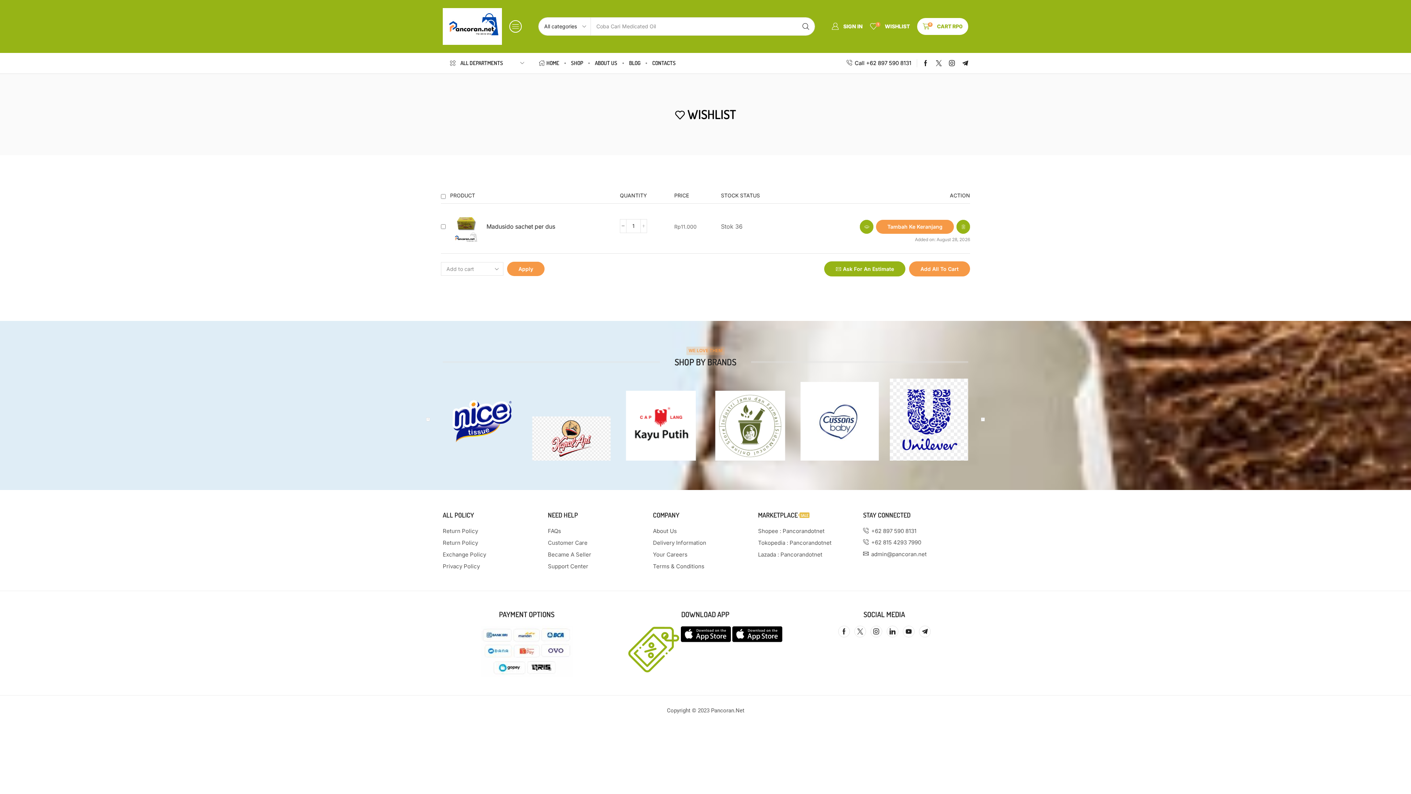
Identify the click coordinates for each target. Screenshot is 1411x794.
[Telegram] (965, 63)
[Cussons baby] (839, 421)
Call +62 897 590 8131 (883, 63)
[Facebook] (926, 63)
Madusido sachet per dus (521, 226)
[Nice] (482, 421)
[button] (515, 26)
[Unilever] (929, 420)
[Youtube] (909, 631)
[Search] (806, 26)
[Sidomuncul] (750, 426)
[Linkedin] (892, 631)
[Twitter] (939, 63)
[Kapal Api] (571, 438)
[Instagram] (952, 63)
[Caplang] (661, 426)
